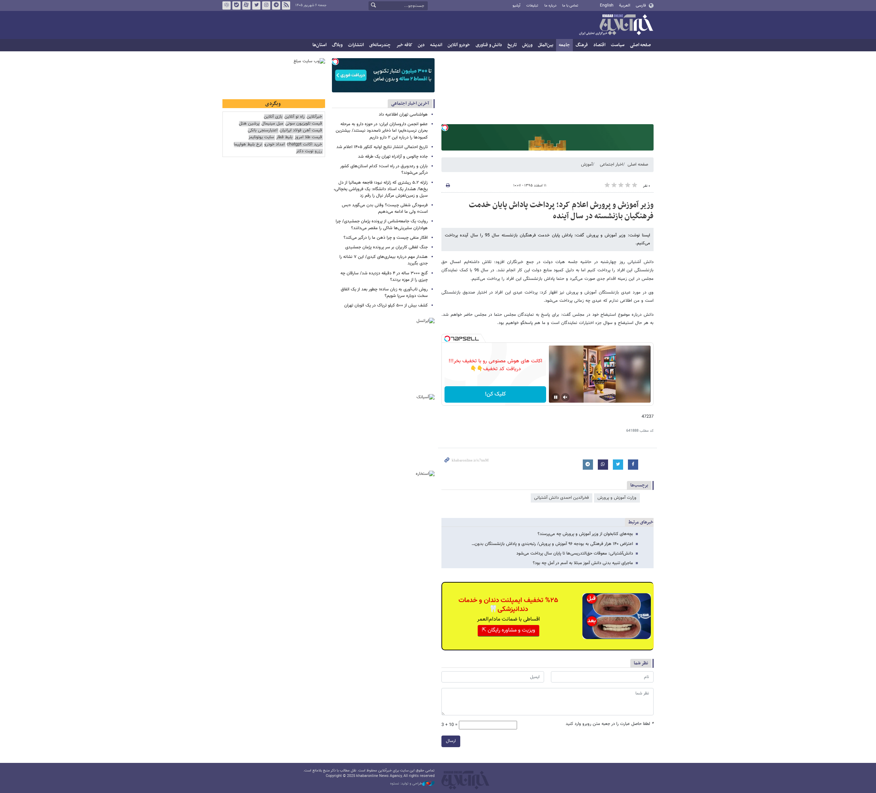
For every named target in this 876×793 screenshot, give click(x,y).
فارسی (641, 5)
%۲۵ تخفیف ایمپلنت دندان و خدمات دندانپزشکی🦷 (508, 605)
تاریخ (512, 45)
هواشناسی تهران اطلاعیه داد (403, 114)
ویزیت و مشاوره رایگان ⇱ (508, 630)
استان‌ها (319, 45)
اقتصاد (599, 45)
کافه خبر (404, 45)
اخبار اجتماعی (611, 164)
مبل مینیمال (272, 123)
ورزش (527, 45)
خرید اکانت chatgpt (304, 144)
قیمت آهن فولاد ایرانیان (301, 130)
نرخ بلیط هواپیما (248, 144)
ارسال (451, 741)
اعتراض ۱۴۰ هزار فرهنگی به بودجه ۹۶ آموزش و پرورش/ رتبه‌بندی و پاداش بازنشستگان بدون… (552, 544)
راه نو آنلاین (294, 117)
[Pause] (556, 397)
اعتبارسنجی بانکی (263, 130)
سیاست (617, 45)
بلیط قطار (284, 137)
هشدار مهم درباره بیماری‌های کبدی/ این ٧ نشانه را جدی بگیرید (383, 260)
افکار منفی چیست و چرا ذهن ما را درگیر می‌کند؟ (386, 237)
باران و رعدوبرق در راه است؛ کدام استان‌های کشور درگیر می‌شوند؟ (384, 169)
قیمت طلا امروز (308, 137)
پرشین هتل (249, 123)
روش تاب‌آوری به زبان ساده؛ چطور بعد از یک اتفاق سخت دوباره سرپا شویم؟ (384, 292)
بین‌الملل (545, 45)
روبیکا (226, 5)
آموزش (587, 164)
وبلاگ (337, 45)
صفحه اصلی (640, 45)
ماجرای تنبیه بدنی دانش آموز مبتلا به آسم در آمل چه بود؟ (583, 563)
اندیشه (436, 45)
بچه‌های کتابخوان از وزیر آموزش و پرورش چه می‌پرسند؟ (585, 534)
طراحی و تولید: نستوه (406, 783)
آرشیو (516, 6)
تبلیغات (532, 6)
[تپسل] (444, 127)
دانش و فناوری (489, 45)
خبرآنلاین (616, 25)
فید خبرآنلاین (286, 5)
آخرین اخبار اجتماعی (410, 103)
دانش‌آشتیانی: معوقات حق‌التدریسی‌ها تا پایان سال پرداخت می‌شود (574, 553)
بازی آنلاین (273, 117)
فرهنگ (582, 45)
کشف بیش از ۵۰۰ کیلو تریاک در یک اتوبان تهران (386, 305)
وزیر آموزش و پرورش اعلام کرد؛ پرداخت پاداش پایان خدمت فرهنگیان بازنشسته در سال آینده (561, 210)
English (607, 5)
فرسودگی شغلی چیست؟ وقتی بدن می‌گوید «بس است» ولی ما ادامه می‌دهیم (385, 208)
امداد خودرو (274, 144)
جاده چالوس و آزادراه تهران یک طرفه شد (393, 156)
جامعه (564, 45)
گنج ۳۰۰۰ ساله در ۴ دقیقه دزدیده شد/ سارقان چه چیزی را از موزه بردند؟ (384, 276)
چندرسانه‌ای (380, 45)
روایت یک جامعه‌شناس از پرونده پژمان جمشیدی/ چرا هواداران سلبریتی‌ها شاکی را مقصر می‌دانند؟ (382, 224)
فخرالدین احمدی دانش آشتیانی (561, 497)
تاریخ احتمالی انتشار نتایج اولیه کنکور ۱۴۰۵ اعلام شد (382, 147)
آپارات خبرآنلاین (246, 5)
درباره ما (550, 6)
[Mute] (565, 397)
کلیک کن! (495, 394)
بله (236, 5)
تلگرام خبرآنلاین (276, 5)
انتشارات (356, 45)
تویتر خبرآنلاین (256, 5)
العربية (624, 5)
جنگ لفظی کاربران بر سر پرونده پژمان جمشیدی (386, 247)
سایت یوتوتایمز (261, 137)
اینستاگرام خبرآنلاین (266, 5)
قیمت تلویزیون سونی (303, 123)
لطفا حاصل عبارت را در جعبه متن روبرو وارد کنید (610, 724)
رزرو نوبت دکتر (309, 151)
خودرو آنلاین (459, 45)
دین (421, 45)
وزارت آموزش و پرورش (616, 497)
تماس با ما (570, 6)
